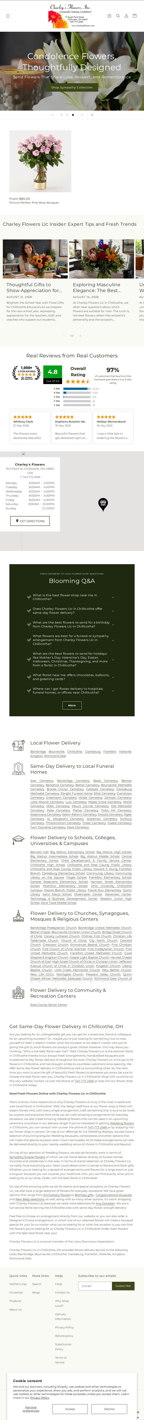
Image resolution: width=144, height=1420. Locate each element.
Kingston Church (108, 966)
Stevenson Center (118, 894)
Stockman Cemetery (102, 819)
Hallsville (125, 751)
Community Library (100, 873)
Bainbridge (38, 751)
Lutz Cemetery (76, 802)
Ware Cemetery (78, 827)
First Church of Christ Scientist (64, 949)
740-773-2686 (85, 1081)
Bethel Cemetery (87, 785)
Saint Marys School (57, 894)
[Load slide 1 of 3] (61, 115)
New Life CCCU (42, 974)
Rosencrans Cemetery (45, 814)
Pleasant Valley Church (103, 974)
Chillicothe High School (47, 865)
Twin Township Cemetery (47, 827)
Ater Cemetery (41, 780)
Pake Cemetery (58, 810)
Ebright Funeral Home (76, 793)
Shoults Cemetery (110, 814)
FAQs (58, 1284)
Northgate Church (69, 974)
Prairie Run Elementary (104, 890)
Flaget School (76, 877)
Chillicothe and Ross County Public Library (99, 865)
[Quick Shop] (109, 16)
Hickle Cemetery (90, 797)
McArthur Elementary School (65, 886)
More (72, 705)
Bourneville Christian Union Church (76, 932)
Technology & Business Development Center (64, 898)
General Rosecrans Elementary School (59, 881)
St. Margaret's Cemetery (65, 819)
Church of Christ (74, 940)
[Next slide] (82, 115)
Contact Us (62, 1292)
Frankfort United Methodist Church (96, 953)
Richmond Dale (55, 756)
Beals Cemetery (105, 780)
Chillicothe (74, 751)
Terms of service (61, 1360)
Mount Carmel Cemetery (90, 806)
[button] (8, 16)
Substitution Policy (63, 1347)
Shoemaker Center (88, 894)
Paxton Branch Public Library (65, 890)
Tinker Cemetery (94, 823)
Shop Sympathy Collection (72, 87)
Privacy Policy (39, 1398)
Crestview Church (55, 944)
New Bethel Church (116, 970)
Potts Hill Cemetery (116, 810)
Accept (70, 1409)
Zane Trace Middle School (58, 902)
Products (15, 1301)
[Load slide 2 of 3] (67, 115)
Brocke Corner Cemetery (65, 789)
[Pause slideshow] (91, 115)
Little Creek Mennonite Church (77, 970)
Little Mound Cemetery (47, 802)
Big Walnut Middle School (99, 856)
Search (36, 1284)
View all (8, 231)
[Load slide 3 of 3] (73, 115)
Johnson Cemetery (117, 797)
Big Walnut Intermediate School (54, 856)
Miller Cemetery (57, 806)
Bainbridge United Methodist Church (104, 927)
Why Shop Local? (62, 1303)
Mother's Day (18, 1284)
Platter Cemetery (85, 810)
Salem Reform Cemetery (79, 814)
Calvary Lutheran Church (62, 936)
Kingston (36, 756)
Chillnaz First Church (96, 936)
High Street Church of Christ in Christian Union (85, 961)
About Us (15, 1309)
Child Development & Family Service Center (96, 860)
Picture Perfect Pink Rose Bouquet (34, 202)
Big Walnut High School (114, 852)
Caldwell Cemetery (100, 789)
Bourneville (56, 751)
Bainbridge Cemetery (73, 780)
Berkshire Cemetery (60, 785)
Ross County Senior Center (48, 1004)
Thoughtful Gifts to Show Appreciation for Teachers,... (33, 287)
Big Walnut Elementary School (72, 852)
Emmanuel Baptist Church (89, 944)
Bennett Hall (39, 852)
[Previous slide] (52, 115)
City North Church (103, 940)
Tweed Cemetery (119, 823)
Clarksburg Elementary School (63, 873)
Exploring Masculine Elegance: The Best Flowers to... (96, 287)
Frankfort (109, 751)
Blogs (36, 1292)
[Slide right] (80, 336)
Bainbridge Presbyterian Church (53, 927)
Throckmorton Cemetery (63, 823)
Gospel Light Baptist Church (89, 957)
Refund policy (64, 1336)
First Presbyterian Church (106, 949)
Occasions (16, 1292)
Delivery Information (63, 1317)
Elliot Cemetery (104, 793)
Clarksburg (92, 751)
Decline (109, 1409)
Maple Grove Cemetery (104, 802)
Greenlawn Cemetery (61, 797)
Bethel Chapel (40, 932)
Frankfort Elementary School (110, 877)
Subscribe (123, 1286)
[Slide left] (64, 336)
